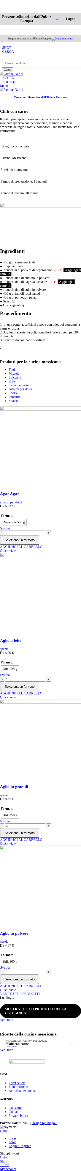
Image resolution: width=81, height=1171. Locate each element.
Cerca (7, 69)
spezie (4, 649)
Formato (7, 516)
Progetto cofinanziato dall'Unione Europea (40, 97)
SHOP (6, 47)
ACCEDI (8, 78)
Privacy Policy (19, 1115)
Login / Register (20, 1146)
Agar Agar (9, 494)
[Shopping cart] (1, 93)
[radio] (13, 522)
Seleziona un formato (20, 540)
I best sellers (17, 1083)
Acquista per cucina (22, 1091)
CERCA (8, 51)
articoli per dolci (11, 502)
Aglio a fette (10, 640)
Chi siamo (15, 1108)
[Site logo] (11, 74)
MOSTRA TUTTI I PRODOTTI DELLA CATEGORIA (36, 1011)
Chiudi (4, 1131)
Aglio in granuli (14, 786)
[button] (9, 1044)
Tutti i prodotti (18, 1087)
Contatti (14, 1112)
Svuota (5, 528)
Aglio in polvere (14, 933)
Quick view (8, 550)
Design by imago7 (44, 1123)
